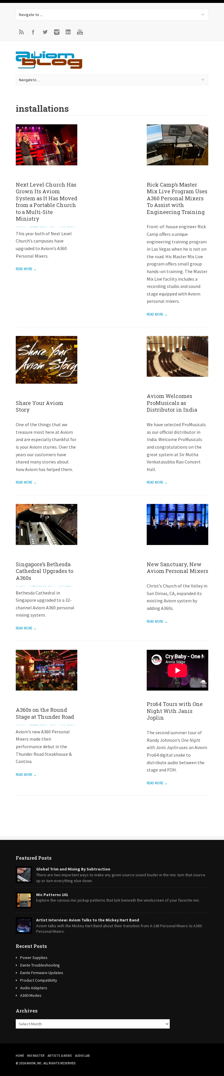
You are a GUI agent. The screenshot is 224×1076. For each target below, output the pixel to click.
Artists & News (60, 1056)
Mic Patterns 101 (52, 894)
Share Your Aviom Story (39, 406)
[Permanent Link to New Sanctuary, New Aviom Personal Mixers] (177, 549)
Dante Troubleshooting (40, 965)
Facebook (33, 32)
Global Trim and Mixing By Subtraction (73, 869)
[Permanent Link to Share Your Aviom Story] (46, 388)
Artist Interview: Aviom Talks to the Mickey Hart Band (87, 920)
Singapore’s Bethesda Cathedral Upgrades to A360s (44, 571)
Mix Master (36, 1056)
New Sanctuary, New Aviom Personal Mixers (177, 567)
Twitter (45, 32)
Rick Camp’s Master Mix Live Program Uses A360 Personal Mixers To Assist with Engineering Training (177, 198)
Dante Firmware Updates (41, 972)
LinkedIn (68, 32)
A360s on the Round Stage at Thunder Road (45, 713)
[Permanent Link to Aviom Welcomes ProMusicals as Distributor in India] (177, 381)
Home (20, 1056)
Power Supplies (34, 957)
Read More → (26, 269)
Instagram (56, 32)
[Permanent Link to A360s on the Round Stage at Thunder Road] (46, 695)
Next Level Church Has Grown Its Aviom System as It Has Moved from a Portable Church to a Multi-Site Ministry (46, 201)
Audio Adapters (33, 987)
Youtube (80, 32)
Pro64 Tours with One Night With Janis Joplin (175, 710)
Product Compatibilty (38, 980)
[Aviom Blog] (49, 67)
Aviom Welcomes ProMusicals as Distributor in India (172, 402)
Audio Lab (82, 1056)
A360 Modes (30, 995)
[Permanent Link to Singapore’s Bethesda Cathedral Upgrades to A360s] (46, 549)
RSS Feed (21, 32)
